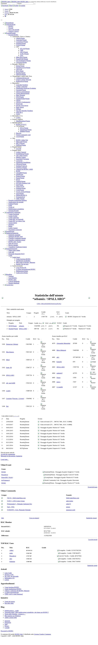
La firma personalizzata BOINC (25, 269)
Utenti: (6, 9)
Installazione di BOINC (23, 261)
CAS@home (20, 190)
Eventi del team (92, 487)
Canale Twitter (12, 216)
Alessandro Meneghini (63, 343)
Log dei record (92, 539)
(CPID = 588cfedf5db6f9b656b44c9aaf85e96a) (49, 303)
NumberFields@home (22, 98)
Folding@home (13, 204)
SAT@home (20, 193)
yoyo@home (20, 136)
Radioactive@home (22, 81)
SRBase (18, 109)
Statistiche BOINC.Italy (15, 236)
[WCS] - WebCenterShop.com (16, 498)
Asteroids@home (21, 40)
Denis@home (20, 66)
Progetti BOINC (13, 35)
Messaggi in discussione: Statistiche (11, 456)
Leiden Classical (21, 152)
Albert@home (20, 38)
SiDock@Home (21, 74)
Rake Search (20, 107)
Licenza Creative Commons (42, 634)
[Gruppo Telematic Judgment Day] (2, 504)
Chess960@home (21, 173)
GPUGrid (19, 69)
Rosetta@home (20, 73)
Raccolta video (9, 603)
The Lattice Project (22, 155)
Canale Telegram (13, 217)
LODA (18, 117)
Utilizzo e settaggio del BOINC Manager (17, 591)
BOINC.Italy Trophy (14, 242)
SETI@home (13, 326)
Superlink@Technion (22, 159)
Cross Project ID (21, 267)
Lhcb (21, 55)
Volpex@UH (20, 186)
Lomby (8, 391)
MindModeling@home (23, 121)
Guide (10, 255)
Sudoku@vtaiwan (21, 166)
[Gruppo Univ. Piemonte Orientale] (2, 510)
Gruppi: (7, 11)
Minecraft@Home (21, 142)
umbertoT (59, 373)
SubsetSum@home (25, 129)
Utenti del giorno (10, 601)
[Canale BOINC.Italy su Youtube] (11, 5)
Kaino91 (59, 362)
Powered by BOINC (7, 631)
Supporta (7, 621)
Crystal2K (60, 387)
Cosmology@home (22, 42)
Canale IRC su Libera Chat (16, 221)
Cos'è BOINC (12, 278)
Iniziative (11, 224)
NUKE (3, 472)
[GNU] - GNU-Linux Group (16, 501)
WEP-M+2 (19, 112)
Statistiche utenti (92, 565)
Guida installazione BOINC (13, 589)
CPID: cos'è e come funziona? (14, 594)
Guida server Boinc (22, 273)
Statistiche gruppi (91, 518)
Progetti (10, 28)
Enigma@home (21, 188)
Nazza (58, 377)
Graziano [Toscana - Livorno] (15, 398)
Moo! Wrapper (20, 95)
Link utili (11, 252)
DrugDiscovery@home (23, 67)
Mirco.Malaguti (61, 350)
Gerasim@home (21, 90)
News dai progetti (13, 29)
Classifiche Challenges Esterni (17, 247)
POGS (18, 179)
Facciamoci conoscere (15, 229)
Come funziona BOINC (23, 259)
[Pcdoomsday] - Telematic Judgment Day (19, 504)
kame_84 (9, 367)
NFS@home (20, 97)
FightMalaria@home (22, 154)
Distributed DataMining (23, 162)
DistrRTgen (19, 174)
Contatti (7, 628)
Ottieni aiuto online (14, 250)
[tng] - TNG (10, 507)
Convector (19, 161)
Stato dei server (13, 243)
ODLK (18, 100)
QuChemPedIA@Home (23, 61)
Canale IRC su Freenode (15, 219)
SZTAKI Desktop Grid (23, 183)
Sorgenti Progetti (13, 211)
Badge (10, 226)
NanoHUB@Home (22, 59)
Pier (7, 406)
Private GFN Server (22, 105)
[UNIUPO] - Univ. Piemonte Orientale (19, 510)
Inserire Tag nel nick (22, 264)
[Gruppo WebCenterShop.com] (2, 498)
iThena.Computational (23, 92)
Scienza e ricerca (13, 31)
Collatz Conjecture (21, 86)
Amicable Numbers (22, 85)
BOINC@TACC (21, 124)
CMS (21, 50)
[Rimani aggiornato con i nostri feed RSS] (22, 5)
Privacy (7, 626)
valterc (11, 550)
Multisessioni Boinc (22, 271)
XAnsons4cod (20, 197)
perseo (68, 507)
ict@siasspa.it (5, 480)
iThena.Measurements (22, 93)
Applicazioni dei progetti (15, 202)
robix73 (68, 504)
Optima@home (20, 181)
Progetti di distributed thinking (17, 200)
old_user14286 (10, 383)
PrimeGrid (19, 104)
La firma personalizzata (12, 592)
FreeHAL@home (21, 167)
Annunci (11, 276)
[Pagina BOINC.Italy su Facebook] (4, 5)
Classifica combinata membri (17, 238)
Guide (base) (16, 257)
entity (11, 553)
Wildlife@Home (25, 131)
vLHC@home (24, 54)
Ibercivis (18, 133)
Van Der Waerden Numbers (24, 111)
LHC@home (24, 52)
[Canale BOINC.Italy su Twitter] (15, 5)
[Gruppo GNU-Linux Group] (2, 501)
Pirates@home (20, 176)
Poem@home (20, 178)
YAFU (18, 114)
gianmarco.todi (70, 510)
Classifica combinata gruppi (16, 240)
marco (58, 382)
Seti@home (19, 185)
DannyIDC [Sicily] (7, 477)
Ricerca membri (13, 245)
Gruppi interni (12, 223)
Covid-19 (11, 207)
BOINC (10, 26)
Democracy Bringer (12, 344)
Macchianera (10, 352)
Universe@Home (21, 62)
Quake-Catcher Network (23, 79)
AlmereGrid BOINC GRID (24, 169)
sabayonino (69, 501)
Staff (6, 624)
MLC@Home (20, 143)
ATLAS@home (25, 48)
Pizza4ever (4, 475)
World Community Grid (23, 135)
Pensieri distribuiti (13, 283)
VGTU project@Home (23, 192)
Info (2, 518)
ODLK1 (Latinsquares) (23, 102)
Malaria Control (21, 157)
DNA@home (24, 128)
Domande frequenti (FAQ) (16, 254)
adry (58, 357)
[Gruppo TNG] (2, 507)
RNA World (19, 71)
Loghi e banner (13, 228)
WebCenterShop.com (72, 498)
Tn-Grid (18, 148)
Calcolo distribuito (14, 281)
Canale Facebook (13, 214)
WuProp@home (21, 145)
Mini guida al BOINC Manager (25, 262)
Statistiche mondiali (14, 235)
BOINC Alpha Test (22, 140)
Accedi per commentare (8, 454)
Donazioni (8, 622)
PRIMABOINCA (21, 195)
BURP (18, 171)
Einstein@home (21, 43)
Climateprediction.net (22, 78)
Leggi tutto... (5, 459)
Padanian (12, 561)
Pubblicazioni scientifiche (16, 209)
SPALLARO (23, 329)
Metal (8, 360)
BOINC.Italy (12, 279)
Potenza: (7, 12)
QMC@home (20, 198)
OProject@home (21, 164)
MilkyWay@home (21, 57)
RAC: (6, 14)
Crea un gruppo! (34, 518)
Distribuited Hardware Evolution (26, 88)
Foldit (10, 205)
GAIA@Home (20, 45)
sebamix (21, 326)
